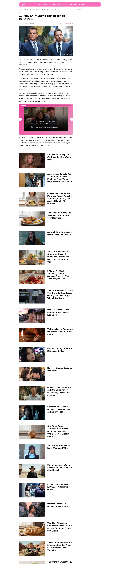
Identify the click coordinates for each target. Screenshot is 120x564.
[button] (71, 119)
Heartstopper (73, 4)
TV (39, 4)
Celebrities (53, 4)
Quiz (66, 4)
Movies (60, 4)
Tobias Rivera (69, 23)
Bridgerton (82, 4)
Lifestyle (44, 4)
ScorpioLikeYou (23, 9)
